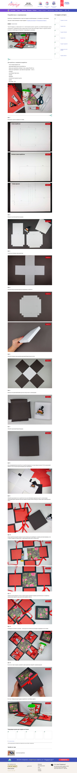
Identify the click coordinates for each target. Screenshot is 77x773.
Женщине (29, 10)
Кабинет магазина (11, 768)
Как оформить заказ (41, 765)
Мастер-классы (51, 10)
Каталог (44, 10)
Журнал (60, 10)
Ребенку (34, 10)
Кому (18, 10)
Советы (56, 10)
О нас (39, 767)
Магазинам (40, 764)
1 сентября (12, 10)
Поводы (40, 10)
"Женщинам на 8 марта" (42, 20)
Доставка (39, 770)
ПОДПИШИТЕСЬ (64, 759)
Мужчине (24, 10)
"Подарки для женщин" (31, 20)
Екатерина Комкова (11, 741)
